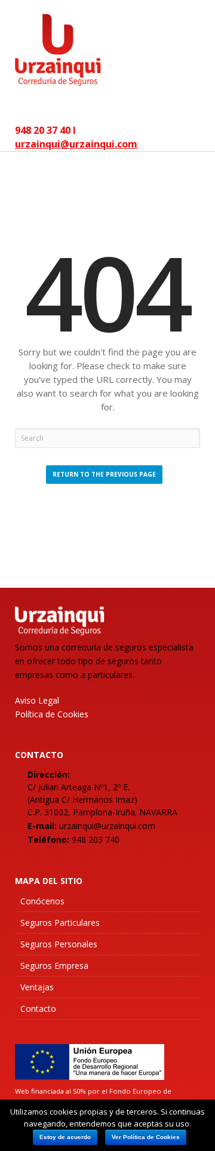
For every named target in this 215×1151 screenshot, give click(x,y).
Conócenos (42, 901)
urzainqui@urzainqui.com (76, 144)
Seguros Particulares (60, 922)
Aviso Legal (37, 700)
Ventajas (37, 987)
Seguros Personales (58, 944)
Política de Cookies (51, 714)
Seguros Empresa (54, 965)
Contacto (38, 1008)
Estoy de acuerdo (65, 1137)
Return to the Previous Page (104, 474)
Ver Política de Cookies (146, 1137)
